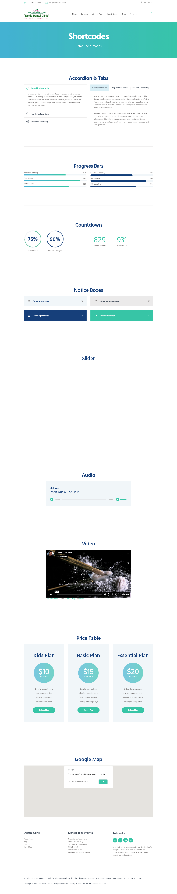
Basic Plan (88, 656)
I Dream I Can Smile (53, 598)
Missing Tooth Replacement (79, 852)
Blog (25, 841)
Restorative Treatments (77, 844)
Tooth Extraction (75, 849)
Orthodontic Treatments (77, 839)
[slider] (123, 497)
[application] (88, 499)
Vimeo (81, 598)
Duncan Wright (70, 598)
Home (79, 46)
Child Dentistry (73, 847)
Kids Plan (44, 656)
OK (103, 782)
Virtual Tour (28, 847)
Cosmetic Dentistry (75, 841)
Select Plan (44, 710)
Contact (27, 844)
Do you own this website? (78, 782)
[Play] (52, 500)
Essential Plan (133, 656)
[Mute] (118, 500)
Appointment (29, 839)
